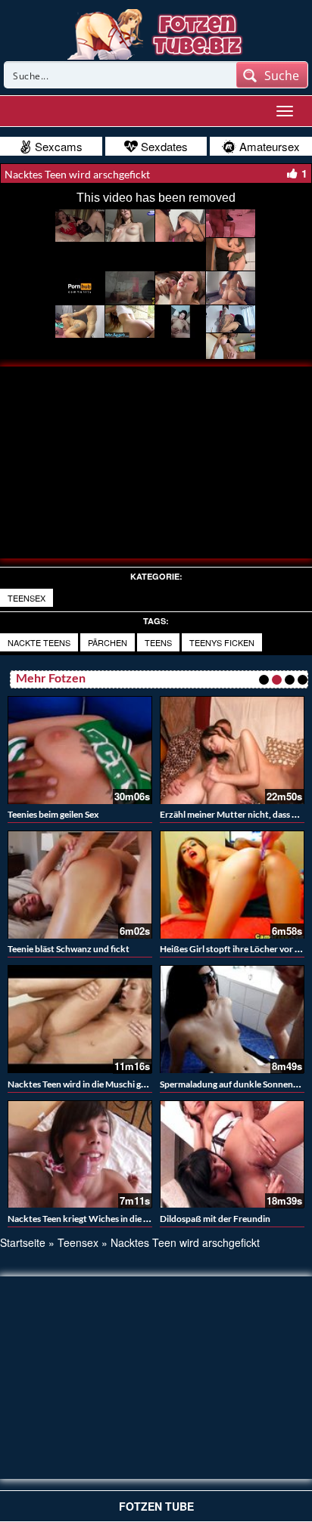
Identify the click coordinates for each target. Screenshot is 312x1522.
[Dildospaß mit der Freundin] (232, 1154)
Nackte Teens (39, 642)
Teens (158, 642)
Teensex (26, 598)
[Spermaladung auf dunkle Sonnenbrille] (232, 1019)
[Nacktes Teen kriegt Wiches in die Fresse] (80, 1154)
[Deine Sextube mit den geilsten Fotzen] (156, 32)
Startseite (22, 1242)
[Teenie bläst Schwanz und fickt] (80, 885)
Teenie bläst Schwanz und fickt (68, 948)
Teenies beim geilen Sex (53, 814)
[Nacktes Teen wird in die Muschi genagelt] (80, 1019)
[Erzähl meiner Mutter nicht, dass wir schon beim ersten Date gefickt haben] (232, 750)
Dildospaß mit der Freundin (215, 1218)
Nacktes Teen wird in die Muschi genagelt (89, 1084)
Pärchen (107, 642)
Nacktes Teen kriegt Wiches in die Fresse (88, 1218)
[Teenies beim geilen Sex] (80, 750)
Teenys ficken (221, 642)
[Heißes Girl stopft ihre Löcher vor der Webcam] (232, 885)
